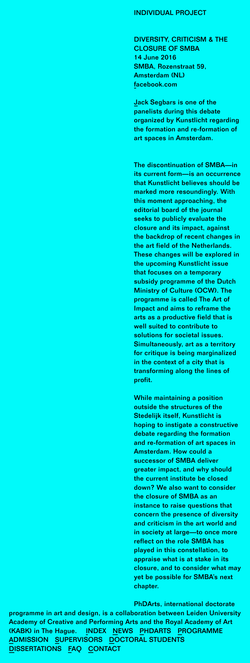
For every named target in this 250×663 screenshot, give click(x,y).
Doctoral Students (147, 640)
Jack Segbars (155, 102)
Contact (104, 649)
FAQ (75, 649)
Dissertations (35, 649)
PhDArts (155, 631)
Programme (200, 631)
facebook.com (155, 85)
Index (96, 631)
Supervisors (79, 640)
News (123, 631)
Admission (29, 640)
